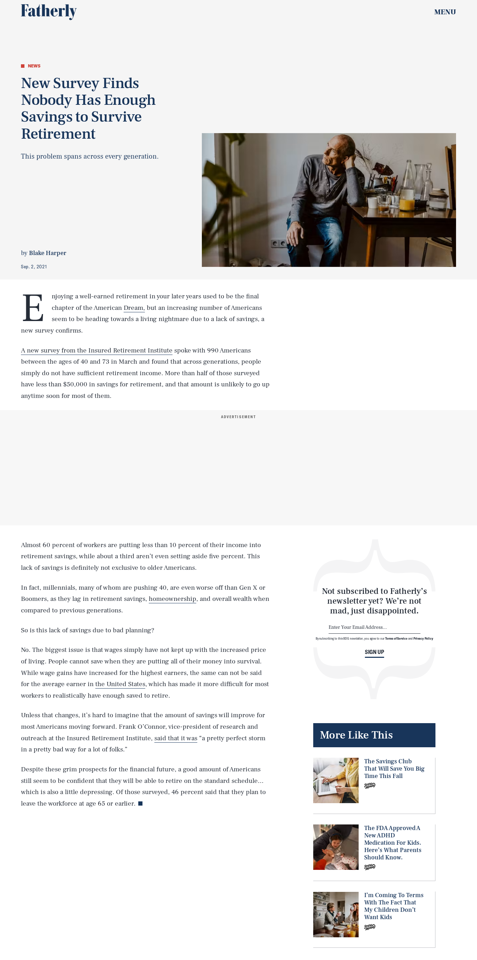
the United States (120, 684)
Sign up (374, 651)
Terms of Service (396, 638)
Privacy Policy (423, 638)
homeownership (172, 599)
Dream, (134, 308)
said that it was (175, 738)
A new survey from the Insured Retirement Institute (97, 350)
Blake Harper (47, 253)
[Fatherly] (49, 12)
